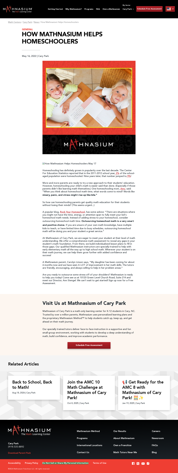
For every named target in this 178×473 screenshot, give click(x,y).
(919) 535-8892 (16, 447)
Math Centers (14, 22)
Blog (154, 452)
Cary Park (27, 22)
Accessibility (14, 463)
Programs (88, 9)
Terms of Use (99, 463)
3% (117, 173)
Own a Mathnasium (111, 9)
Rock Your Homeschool (72, 212)
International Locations (89, 445)
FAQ (98, 9)
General (27, 29)
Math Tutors (125, 452)
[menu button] (170, 9)
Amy (122, 189)
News (36, 22)
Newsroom (158, 438)
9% (129, 176)
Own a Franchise (122, 445)
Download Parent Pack (19, 453)
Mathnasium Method (88, 431)
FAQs (155, 445)
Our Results (119, 431)
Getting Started (55, 9)
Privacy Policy (31, 463)
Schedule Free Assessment (149, 9)
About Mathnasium (123, 438)
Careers (156, 431)
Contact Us (83, 452)
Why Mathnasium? (73, 9)
